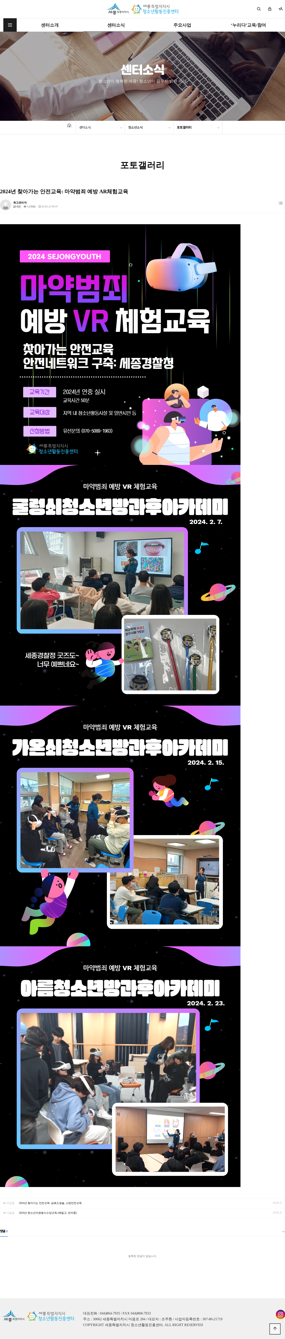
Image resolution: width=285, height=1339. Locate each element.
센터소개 (50, 25)
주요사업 (182, 25)
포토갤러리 (184, 127)
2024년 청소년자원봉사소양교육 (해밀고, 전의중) (48, 1212)
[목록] (281, 203)
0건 (18, 206)
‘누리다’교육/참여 (248, 25)
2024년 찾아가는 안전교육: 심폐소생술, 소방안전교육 (50, 1203)
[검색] (259, 9)
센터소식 (116, 25)
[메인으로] (142, 9)
